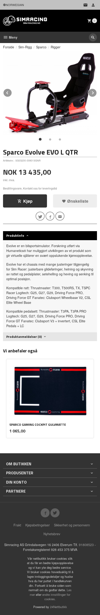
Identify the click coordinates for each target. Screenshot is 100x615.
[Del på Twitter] (40, 216)
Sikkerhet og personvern (72, 525)
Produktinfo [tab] (15, 235)
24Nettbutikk (58, 607)
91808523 (86, 544)
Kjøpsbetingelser (37, 525)
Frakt (17, 525)
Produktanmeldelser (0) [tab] (24, 336)
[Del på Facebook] (50, 216)
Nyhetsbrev (51, 533)
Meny (12, 37)
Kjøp (28, 201)
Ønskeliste (77, 201)
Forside (8, 47)
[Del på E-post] (59, 216)
